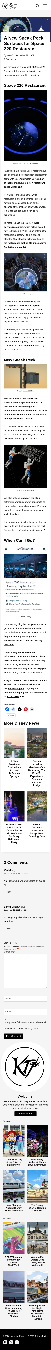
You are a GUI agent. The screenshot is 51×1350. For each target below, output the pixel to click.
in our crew (13, 696)
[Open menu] (45, 6)
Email (8, 1011)
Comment (9, 952)
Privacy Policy (41, 1336)
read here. (9, 644)
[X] (11, 1342)
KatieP (10, 55)
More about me (24, 1113)
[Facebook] (5, 1342)
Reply (8, 892)
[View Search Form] (37, 6)
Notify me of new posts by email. (23, 1028)
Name (9, 998)
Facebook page (16, 688)
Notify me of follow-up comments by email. (25, 1022)
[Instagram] (17, 1342)
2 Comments (10, 59)
